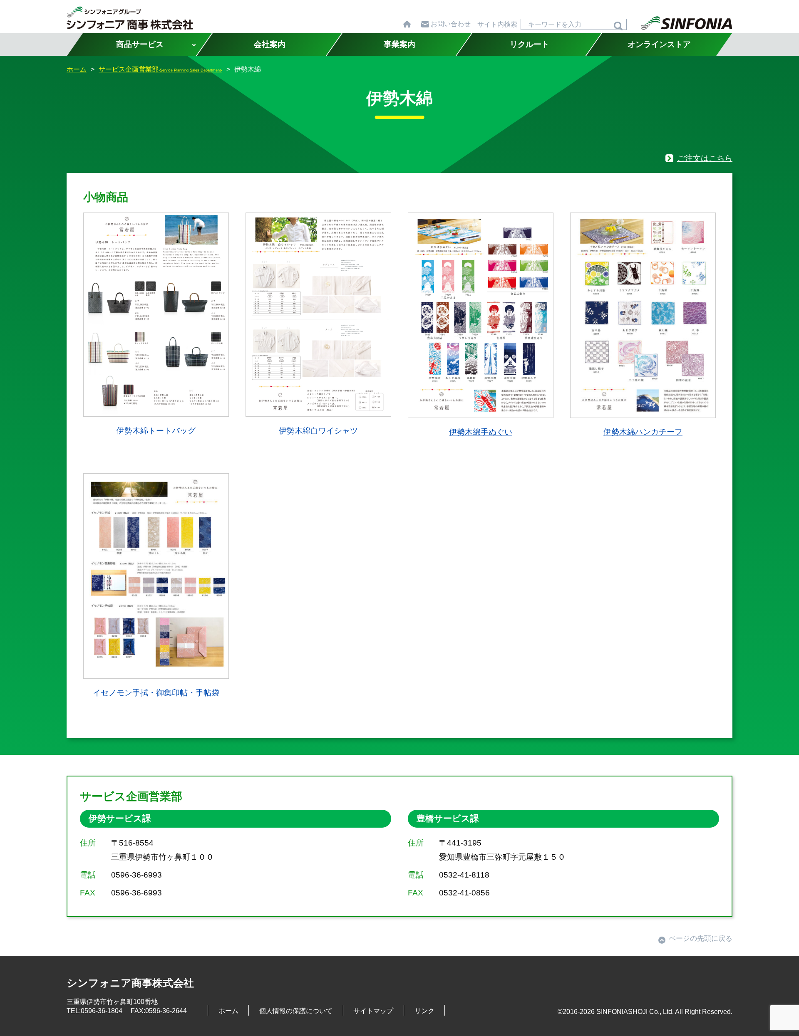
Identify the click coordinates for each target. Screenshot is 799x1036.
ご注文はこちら (704, 158)
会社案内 (269, 44)
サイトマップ (373, 1010)
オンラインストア (659, 44)
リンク (424, 1010)
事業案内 (399, 44)
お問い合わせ (451, 23)
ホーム (228, 1010)
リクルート (529, 44)
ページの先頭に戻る (700, 938)
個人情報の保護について (296, 1010)
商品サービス (140, 44)
